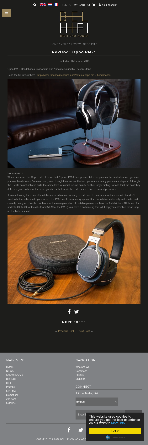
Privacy (80, 374)
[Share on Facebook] (69, 312)
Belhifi (65, 439)
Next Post (84, 331)
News (64, 44)
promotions (12, 394)
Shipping (80, 378)
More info (118, 422)
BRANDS (11, 378)
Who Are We (82, 366)
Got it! (115, 430)
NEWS (10, 371)
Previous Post (66, 331)
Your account (109, 4)
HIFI (8, 382)
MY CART (82, 4)
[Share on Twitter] (76, 312)
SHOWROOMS (14, 374)
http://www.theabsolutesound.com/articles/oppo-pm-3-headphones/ (74, 75)
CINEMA (11, 391)
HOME (10, 366)
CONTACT (12, 403)
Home (54, 44)
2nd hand (11, 399)
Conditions (81, 371)
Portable (10, 387)
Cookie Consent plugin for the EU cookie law (115, 437)
